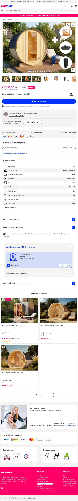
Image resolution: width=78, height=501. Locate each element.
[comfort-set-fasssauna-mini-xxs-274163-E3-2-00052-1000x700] (39, 47)
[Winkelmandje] (75, 6)
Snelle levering (16, 1)
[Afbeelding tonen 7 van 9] (44, 71)
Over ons (41, 472)
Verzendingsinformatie (70, 481)
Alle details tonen (9, 207)
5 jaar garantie (29, 1)
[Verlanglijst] (72, 6)
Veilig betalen (63, 1)
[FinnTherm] (71, 94)
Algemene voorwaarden (44, 489)
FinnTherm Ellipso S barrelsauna (14, 325)
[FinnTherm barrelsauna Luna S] (58, 310)
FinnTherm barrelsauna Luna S (52, 325)
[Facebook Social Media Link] (2, 488)
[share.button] (73, 25)
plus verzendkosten (12, 89)
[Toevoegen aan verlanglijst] (68, 25)
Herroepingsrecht (42, 481)
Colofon (39, 487)
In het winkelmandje (40, 101)
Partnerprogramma (69, 486)
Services (66, 472)
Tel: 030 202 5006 (16, 116)
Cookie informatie (42, 477)
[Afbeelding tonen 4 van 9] (37, 71)
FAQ (64, 475)
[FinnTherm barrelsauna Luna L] (19, 358)
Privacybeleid (41, 479)
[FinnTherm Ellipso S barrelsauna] (19, 310)
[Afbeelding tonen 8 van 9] (47, 71)
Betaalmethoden (68, 479)
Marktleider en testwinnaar (47, 1)
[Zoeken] (74, 10)
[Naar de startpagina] (7, 6)
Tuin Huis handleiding (70, 483)
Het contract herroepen (45, 484)
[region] (39, 53)
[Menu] (2, 10)
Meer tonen (39, 395)
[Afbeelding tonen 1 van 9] (30, 71)
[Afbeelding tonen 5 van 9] (40, 71)
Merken (65, 477)
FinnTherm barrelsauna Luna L (13, 373)
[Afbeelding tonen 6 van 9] (42, 71)
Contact (39, 475)
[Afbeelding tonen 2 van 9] (33, 71)
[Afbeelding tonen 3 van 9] (35, 71)
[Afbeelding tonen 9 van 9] (49, 71)
